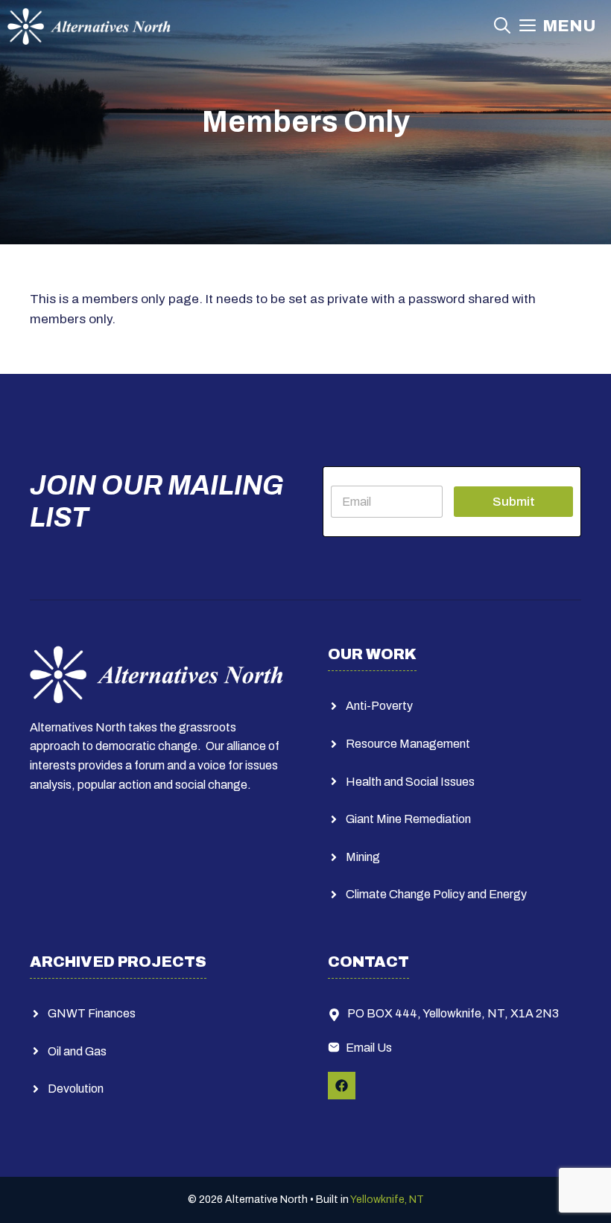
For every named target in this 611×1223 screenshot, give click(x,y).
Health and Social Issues (410, 781)
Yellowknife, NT (387, 1199)
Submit (514, 502)
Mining (363, 857)
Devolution (76, 1088)
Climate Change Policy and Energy (436, 894)
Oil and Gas (77, 1051)
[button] (502, 26)
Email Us (369, 1047)
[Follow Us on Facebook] (341, 1085)
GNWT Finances (92, 1013)
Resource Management (408, 743)
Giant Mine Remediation (408, 819)
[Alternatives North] (89, 26)
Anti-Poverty (379, 705)
